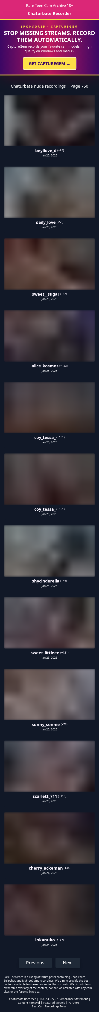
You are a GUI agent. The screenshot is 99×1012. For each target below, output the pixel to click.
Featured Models (54, 1003)
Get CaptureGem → (49, 63)
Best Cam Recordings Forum (50, 1006)
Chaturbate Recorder (49, 13)
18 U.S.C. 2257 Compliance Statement (63, 999)
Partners (73, 1003)
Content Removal (29, 1003)
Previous (35, 963)
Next (68, 963)
